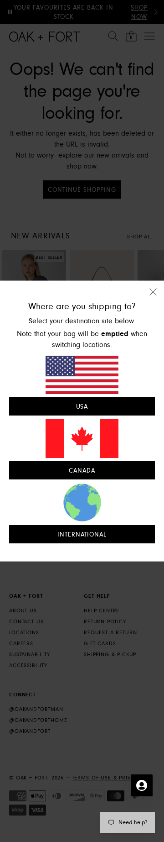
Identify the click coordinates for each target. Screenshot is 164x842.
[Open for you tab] (142, 785)
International (82, 534)
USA (82, 406)
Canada (82, 470)
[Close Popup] (153, 298)
